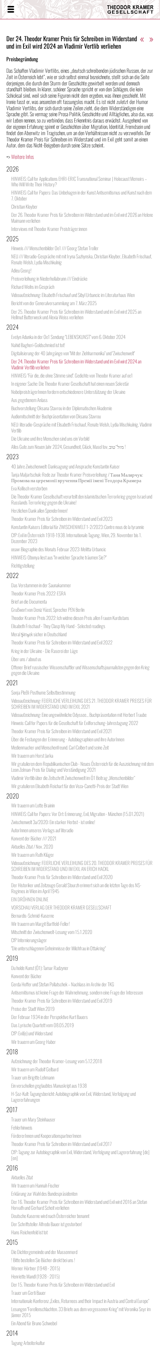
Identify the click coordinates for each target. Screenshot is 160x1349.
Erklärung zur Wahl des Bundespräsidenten (44, 1193)
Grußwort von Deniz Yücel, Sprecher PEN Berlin (47, 609)
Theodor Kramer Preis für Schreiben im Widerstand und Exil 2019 (61, 1000)
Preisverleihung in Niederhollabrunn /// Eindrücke (49, 278)
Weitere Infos (22, 156)
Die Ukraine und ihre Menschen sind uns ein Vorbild (50, 438)
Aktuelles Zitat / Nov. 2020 (32, 846)
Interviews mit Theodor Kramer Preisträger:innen (49, 228)
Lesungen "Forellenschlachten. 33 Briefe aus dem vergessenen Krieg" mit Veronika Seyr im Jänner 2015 (81, 1312)
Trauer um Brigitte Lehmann (32, 1077)
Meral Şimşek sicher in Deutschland (39, 634)
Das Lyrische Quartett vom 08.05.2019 (42, 1025)
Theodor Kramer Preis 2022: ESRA (38, 593)
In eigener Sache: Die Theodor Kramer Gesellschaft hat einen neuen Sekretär (70, 383)
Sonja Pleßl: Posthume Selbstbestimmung (43, 692)
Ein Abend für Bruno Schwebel (34, 1323)
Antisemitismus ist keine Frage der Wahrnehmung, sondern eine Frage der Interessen (77, 992)
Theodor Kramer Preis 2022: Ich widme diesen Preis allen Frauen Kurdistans (70, 617)
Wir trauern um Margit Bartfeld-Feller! (40, 923)
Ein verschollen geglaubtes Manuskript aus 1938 (49, 1085)
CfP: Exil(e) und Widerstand (31, 1033)
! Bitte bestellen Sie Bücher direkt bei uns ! (43, 1260)
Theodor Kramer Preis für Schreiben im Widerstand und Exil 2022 (61, 642)
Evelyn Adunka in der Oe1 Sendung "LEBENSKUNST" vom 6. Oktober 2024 (68, 336)
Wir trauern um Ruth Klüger (32, 854)
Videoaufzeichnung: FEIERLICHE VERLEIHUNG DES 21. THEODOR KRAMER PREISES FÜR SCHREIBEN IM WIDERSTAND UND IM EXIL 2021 (81, 703)
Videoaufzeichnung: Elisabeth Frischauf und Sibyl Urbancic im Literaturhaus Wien (73, 294)
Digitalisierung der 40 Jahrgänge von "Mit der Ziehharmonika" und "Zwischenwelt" (73, 353)
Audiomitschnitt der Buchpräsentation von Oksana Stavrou (56, 416)
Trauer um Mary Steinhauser (33, 1119)
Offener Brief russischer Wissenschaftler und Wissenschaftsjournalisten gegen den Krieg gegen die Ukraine (80, 670)
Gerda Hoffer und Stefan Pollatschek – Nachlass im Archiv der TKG (62, 984)
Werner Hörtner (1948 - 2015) (35, 1268)
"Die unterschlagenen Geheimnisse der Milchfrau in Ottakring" (58, 948)
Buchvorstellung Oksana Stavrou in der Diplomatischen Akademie (61, 408)
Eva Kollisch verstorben (29, 488)
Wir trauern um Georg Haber (33, 1041)
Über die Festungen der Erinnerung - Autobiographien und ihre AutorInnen (67, 739)
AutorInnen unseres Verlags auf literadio (42, 830)
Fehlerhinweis (21, 1127)
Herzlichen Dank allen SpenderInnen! (39, 510)
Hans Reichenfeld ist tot (29, 1232)
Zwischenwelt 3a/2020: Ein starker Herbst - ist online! (53, 822)
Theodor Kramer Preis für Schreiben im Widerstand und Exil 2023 (61, 518)
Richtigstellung (23, 565)
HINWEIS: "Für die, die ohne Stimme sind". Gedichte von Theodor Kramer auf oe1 (72, 375)
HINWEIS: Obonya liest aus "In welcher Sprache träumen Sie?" (58, 557)
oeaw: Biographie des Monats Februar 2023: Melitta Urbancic (58, 549)
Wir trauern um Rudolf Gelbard (34, 1069)
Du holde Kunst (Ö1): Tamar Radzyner (39, 967)
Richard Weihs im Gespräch (32, 286)
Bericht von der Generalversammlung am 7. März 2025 (54, 303)
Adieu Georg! (21, 270)
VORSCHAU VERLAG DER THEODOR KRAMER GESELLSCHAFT (61, 907)
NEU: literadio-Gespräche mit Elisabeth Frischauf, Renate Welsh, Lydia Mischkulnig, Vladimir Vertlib (81, 427)
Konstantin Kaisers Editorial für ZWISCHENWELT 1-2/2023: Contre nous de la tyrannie (77, 526)
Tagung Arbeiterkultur (28, 1342)
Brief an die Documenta (29, 601)
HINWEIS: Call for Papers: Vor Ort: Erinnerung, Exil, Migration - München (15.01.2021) (77, 813)
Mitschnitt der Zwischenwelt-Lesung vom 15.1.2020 (51, 931)
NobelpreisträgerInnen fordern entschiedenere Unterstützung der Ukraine (68, 391)
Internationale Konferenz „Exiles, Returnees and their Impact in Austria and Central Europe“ (80, 1300)
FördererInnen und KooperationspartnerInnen (46, 1135)
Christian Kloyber (24, 206)
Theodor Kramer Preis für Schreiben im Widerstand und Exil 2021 (61, 731)
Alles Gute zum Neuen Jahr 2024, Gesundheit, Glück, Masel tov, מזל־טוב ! (68, 446)
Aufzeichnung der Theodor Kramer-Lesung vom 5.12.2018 (56, 1061)
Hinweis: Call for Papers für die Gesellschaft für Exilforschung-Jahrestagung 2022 (74, 722)
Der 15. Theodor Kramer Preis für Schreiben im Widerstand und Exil (63, 1284)
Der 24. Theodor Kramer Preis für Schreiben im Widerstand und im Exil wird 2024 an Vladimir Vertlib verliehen (76, 364)
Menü (10, 9)
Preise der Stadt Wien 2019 (33, 1008)
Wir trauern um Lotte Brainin (33, 805)
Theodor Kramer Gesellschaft (128, 9)
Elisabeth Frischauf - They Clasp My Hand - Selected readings (58, 626)
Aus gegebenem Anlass (29, 400)
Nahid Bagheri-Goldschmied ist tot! (38, 345)
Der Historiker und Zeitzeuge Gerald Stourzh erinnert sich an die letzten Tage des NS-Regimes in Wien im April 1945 (76, 888)
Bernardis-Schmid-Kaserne (32, 915)
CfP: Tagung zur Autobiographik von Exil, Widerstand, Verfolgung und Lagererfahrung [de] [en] (80, 1155)
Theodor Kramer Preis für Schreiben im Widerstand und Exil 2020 (62, 877)
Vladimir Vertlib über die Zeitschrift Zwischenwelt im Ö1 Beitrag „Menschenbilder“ (73, 777)
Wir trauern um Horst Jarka (32, 755)
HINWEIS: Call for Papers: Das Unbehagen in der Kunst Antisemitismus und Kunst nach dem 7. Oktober (81, 195)
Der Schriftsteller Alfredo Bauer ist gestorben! (46, 1224)
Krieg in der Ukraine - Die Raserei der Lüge (44, 650)
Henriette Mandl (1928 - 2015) (35, 1276)
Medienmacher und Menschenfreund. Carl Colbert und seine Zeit (60, 747)
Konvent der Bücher (26, 976)
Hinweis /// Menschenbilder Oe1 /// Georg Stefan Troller (55, 248)
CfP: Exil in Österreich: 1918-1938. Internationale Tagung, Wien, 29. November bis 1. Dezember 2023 (76, 538)
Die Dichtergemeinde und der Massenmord (44, 1251)
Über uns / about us (26, 659)
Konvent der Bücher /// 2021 (34, 838)
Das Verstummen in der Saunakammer (41, 585)
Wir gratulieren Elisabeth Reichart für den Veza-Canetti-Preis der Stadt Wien (69, 786)
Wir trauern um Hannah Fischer (35, 1185)
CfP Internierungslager (29, 940)
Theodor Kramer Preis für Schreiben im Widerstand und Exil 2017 (61, 1143)
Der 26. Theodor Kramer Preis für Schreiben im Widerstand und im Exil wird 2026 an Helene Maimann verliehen (82, 217)
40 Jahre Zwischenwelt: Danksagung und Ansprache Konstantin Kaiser (65, 466)
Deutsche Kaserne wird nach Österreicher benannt (50, 1215)
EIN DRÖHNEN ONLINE (29, 899)
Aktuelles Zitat (22, 1177)
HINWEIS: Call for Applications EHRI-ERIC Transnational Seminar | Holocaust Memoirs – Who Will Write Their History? (79, 181)
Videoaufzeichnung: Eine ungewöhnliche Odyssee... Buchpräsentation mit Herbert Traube (79, 714)
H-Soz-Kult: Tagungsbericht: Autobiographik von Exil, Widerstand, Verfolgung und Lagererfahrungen (73, 1096)
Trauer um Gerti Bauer (28, 1292)
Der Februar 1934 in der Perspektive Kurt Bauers (49, 1016)
